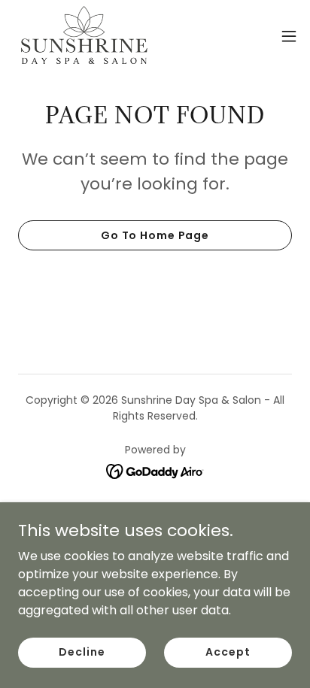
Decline (82, 651)
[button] (289, 36)
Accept (227, 651)
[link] (84, 36)
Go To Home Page (155, 235)
